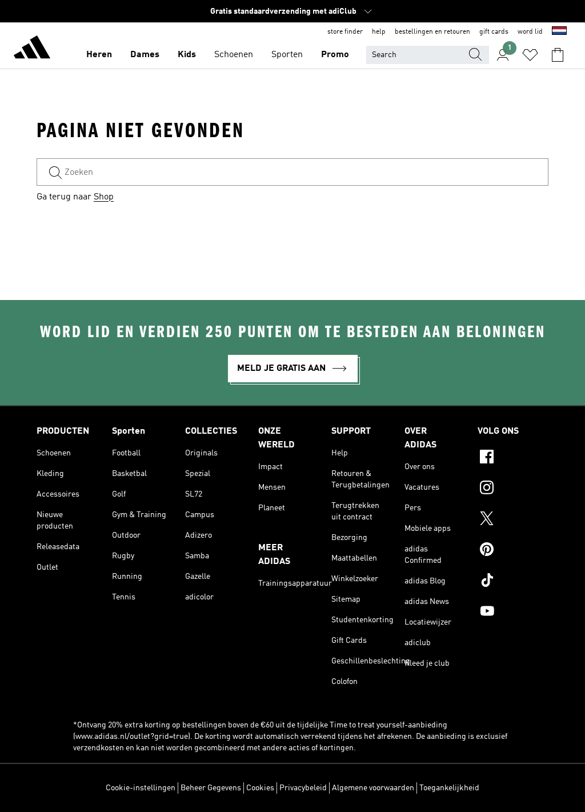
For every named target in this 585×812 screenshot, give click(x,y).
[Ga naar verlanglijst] (530, 55)
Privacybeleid (303, 788)
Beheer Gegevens (211, 788)
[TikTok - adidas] (513, 581)
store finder (345, 32)
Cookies (260, 788)
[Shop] (32, 49)
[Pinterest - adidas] (513, 550)
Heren (99, 54)
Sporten (287, 54)
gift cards (493, 32)
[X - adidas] (513, 520)
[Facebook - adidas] (513, 458)
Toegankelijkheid (449, 788)
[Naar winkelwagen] (557, 55)
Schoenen (233, 54)
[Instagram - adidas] (513, 489)
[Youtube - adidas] (513, 612)
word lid (530, 32)
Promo (335, 54)
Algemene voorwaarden (373, 788)
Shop (104, 197)
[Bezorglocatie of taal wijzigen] (559, 32)
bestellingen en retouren (432, 32)
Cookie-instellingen (140, 788)
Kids (187, 54)
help (379, 32)
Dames (144, 54)
